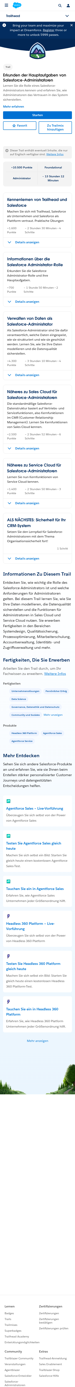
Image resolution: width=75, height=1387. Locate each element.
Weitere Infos (54, 154)
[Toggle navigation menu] (67, 16)
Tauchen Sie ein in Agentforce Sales (35, 888)
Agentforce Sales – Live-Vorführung (34, 808)
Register (48, 30)
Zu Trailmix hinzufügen (55, 127)
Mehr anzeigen (53, 715)
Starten (37, 115)
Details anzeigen (27, 242)
